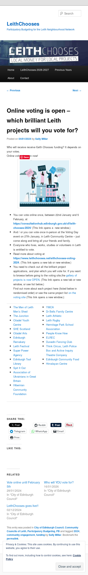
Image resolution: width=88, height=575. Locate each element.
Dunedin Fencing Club (59, 342)
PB (58, 531)
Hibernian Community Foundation (20, 389)
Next (77, 90)
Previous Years (63, 69)
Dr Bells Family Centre (59, 311)
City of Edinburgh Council (49, 527)
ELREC (50, 337)
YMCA (50, 307)
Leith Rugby (53, 320)
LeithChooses (23, 23)
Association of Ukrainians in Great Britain (24, 376)
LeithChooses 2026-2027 (34, 69)
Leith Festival (21, 346)
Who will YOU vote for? (59, 482)
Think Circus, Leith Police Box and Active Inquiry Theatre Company (61, 350)
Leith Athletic (54, 316)
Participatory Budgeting (41, 531)
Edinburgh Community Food (62, 359)
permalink (12, 538)
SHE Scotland (21, 329)
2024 (76, 531)
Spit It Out (19, 368)
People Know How (57, 333)
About (11, 78)
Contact (24, 78)
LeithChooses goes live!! (22, 506)
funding (40, 535)
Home (11, 69)
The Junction (21, 316)
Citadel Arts (20, 333)
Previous (13, 90)
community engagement (21, 535)
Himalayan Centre (56, 363)
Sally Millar (41, 139)
